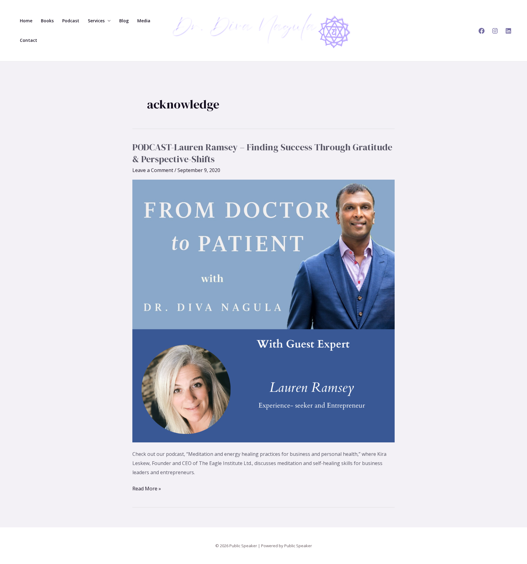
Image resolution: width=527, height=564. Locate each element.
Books (47, 21)
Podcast (70, 21)
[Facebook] (482, 31)
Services (96, 21)
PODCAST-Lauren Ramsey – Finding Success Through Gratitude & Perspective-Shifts (262, 153)
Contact (28, 40)
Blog (124, 21)
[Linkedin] (508, 31)
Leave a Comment (152, 170)
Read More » (146, 488)
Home (26, 21)
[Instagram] (495, 31)
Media (143, 21)
